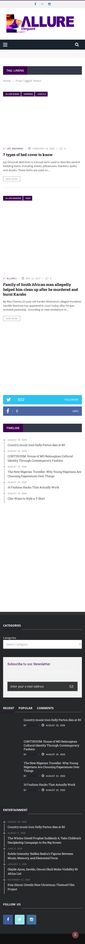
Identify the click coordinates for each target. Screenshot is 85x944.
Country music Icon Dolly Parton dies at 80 (30, 51)
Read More (12, 178)
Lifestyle (41, 94)
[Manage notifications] (75, 935)
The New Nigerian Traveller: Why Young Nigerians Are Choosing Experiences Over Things (51, 766)
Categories (9, 638)
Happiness (28, 94)
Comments (45, 708)
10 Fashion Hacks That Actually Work (49, 785)
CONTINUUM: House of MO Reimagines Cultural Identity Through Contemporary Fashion (39, 58)
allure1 (12, 278)
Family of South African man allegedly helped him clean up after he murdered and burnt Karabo (40, 289)
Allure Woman (12, 94)
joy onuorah (15, 148)
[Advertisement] (42, 358)
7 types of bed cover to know (28, 154)
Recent (8, 708)
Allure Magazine (13, 198)
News (28, 198)
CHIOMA (32, 725)
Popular (25, 708)
